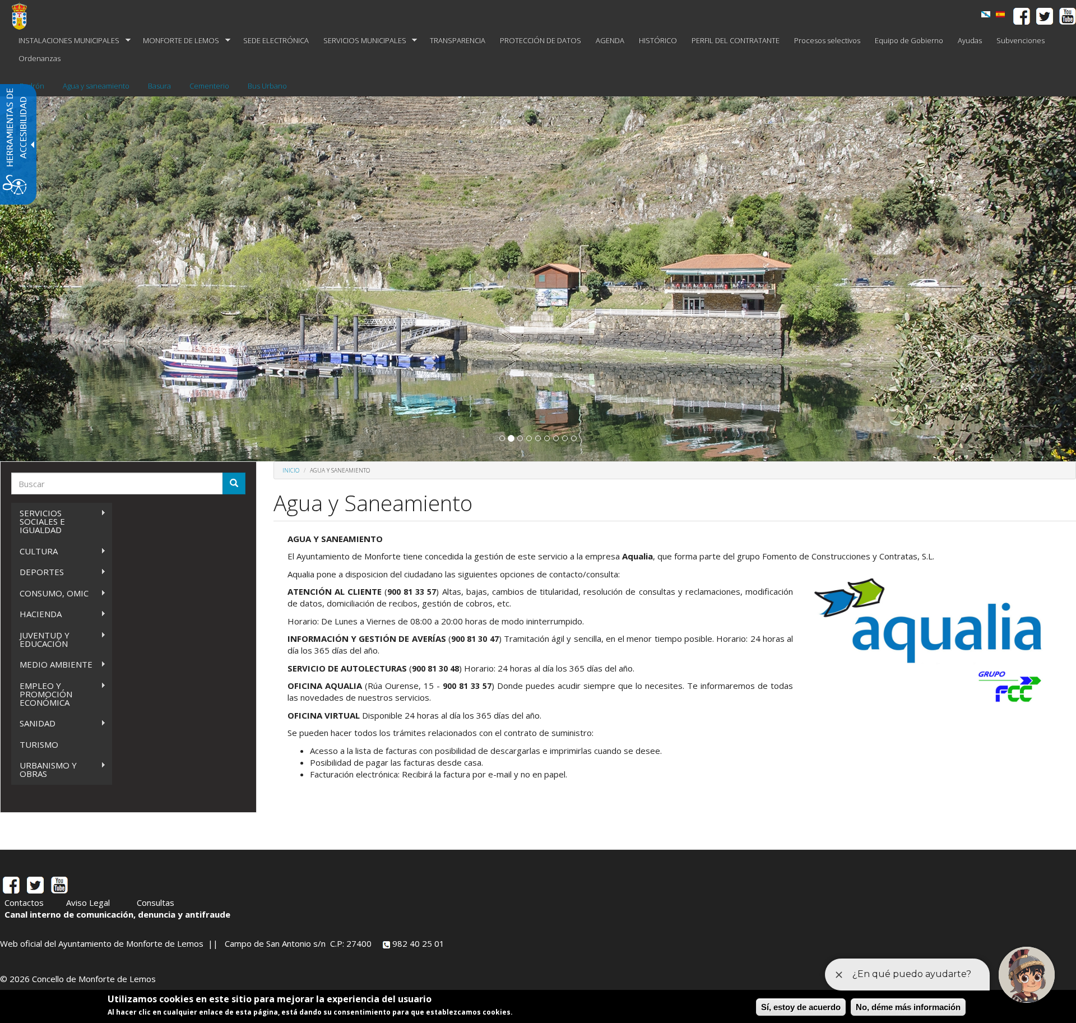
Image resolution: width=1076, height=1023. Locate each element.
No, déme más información (908, 1007)
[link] (1000, 14)
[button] (502, 438)
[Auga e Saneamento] (985, 14)
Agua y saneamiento (96, 86)
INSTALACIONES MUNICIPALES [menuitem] (65, 40)
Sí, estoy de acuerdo (801, 1007)
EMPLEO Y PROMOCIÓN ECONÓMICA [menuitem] (41, 694)
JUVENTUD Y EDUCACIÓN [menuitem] (40, 639)
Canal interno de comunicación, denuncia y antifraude (117, 914)
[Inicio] (23, 16)
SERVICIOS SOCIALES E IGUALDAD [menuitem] (38, 521)
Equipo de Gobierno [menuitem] (909, 40)
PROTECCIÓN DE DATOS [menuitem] (540, 40)
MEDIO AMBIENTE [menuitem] (51, 664)
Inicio (290, 470)
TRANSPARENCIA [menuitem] (457, 40)
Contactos (24, 902)
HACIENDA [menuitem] (36, 614)
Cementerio (209, 86)
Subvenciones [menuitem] (1020, 40)
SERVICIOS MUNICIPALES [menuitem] (361, 40)
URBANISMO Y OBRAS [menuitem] (44, 769)
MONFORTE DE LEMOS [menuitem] (177, 40)
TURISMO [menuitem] (39, 744)
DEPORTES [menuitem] (37, 572)
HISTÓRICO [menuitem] (658, 40)
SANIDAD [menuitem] (33, 723)
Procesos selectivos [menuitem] (827, 40)
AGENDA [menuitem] (610, 40)
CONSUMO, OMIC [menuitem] (50, 593)
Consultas (155, 902)
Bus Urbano (267, 86)
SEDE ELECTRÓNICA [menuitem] (276, 40)
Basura (159, 86)
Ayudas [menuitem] (970, 40)
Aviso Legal (88, 902)
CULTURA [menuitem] (34, 551)
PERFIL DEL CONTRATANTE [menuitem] (736, 40)
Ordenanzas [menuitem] (39, 58)
